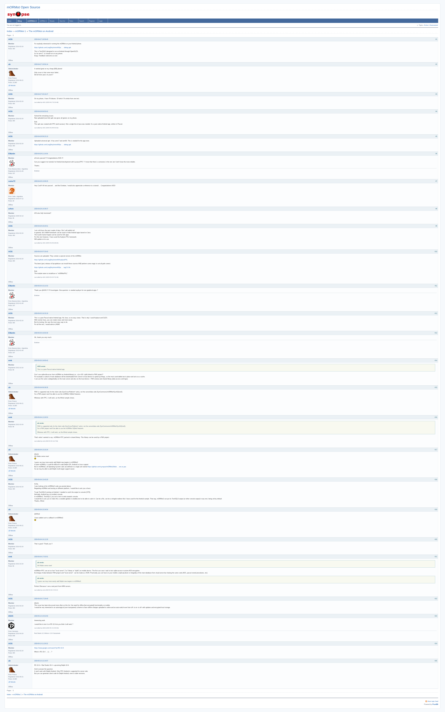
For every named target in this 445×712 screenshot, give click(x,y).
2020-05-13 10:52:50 (41, 616)
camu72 (11, 181)
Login (101, 21)
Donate (52, 21)
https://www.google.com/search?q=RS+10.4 (49, 648)
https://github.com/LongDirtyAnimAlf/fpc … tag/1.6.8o (52, 267)
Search (81, 21)
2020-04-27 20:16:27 (41, 94)
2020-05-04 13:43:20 (41, 479)
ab (9, 64)
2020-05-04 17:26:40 (41, 599)
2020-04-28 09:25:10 (41, 136)
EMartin (11, 154)
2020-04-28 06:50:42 (41, 111)
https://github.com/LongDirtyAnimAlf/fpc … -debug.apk (52, 47)
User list (62, 21)
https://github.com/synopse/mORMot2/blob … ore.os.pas (107, 467)
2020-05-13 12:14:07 (41, 661)
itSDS (10, 616)
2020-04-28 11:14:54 (41, 154)
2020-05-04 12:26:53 (41, 417)
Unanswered (434, 25)
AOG (10, 39)
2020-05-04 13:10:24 (41, 450)
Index (9, 21)
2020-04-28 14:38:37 (41, 209)
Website (13, 85)
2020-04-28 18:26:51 (41, 226)
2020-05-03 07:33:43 (41, 251)
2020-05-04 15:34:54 (41, 509)
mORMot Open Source (23, 7)
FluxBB (435, 704)
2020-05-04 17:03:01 (41, 556)
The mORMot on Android (41, 31)
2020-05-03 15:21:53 (41, 286)
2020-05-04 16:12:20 (41, 539)
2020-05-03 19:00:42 (41, 360)
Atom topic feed (433, 701)
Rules (71, 21)
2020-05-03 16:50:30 (41, 333)
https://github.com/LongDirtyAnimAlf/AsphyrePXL (51, 260)
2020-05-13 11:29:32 (41, 643)
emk (10, 360)
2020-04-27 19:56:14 (41, 64)
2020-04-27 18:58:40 (41, 39)
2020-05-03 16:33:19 (41, 313)
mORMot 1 (43, 21)
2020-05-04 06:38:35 (41, 387)
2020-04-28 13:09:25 (41, 181)
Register (92, 21)
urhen (11, 209)
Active (426, 25)
